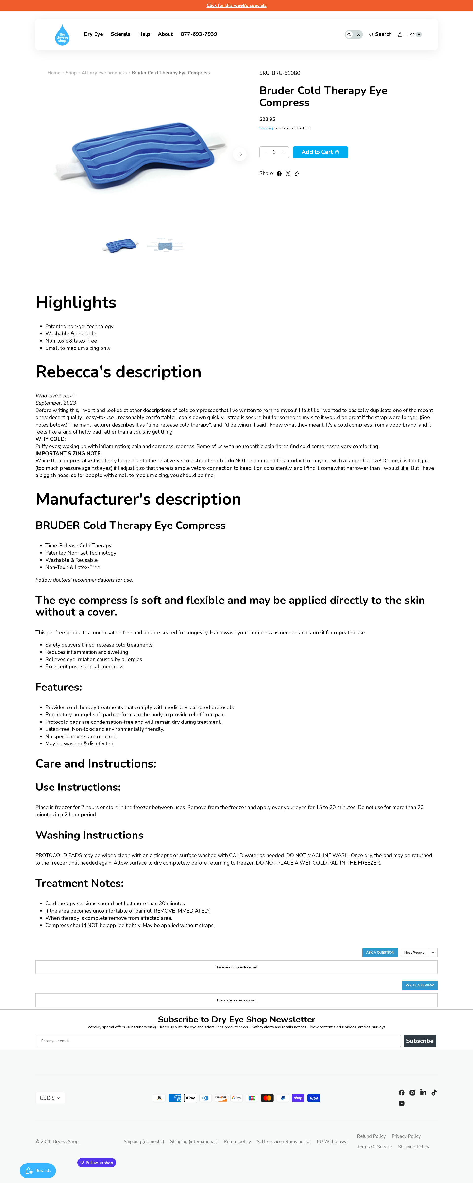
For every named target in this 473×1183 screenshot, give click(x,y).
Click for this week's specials (237, 5)
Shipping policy (413, 1147)
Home (54, 73)
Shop (71, 73)
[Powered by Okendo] (57, 954)
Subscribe (420, 1041)
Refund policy (371, 1136)
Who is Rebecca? (55, 395)
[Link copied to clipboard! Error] (297, 174)
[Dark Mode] (354, 34)
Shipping (266, 128)
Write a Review (420, 985)
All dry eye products (104, 73)
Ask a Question (380, 952)
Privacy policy (406, 1136)
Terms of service (374, 1147)
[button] (380, 34)
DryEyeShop (65, 1141)
